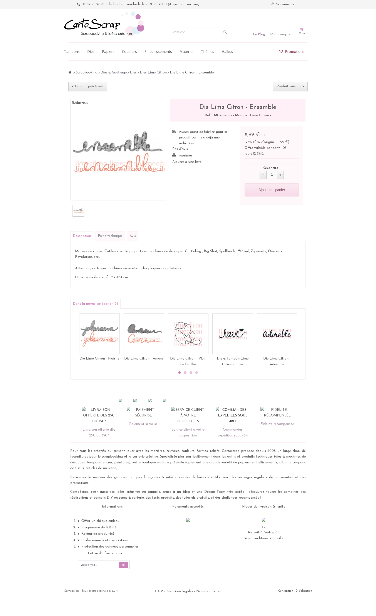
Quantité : (271, 168)
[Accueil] (69, 72)
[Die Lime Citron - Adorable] (277, 333)
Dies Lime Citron (153, 72)
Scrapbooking (86, 72)
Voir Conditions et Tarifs (263, 538)
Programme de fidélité (98, 527)
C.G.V (159, 591)
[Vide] (302, 17)
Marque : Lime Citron (252, 115)
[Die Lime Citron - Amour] (143, 333)
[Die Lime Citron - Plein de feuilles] (188, 333)
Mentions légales (179, 591)
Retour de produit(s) (97, 534)
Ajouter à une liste (186, 162)
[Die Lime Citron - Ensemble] (78, 210)
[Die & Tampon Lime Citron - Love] (232, 333)
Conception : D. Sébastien (295, 590)
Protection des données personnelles (110, 546)
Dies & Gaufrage (114, 72)
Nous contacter (208, 591)
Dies (133, 72)
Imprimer (185, 155)
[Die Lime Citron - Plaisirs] (99, 333)
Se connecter (285, 4)
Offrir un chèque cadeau (100, 521)
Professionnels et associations (105, 540)
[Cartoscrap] (105, 13)
